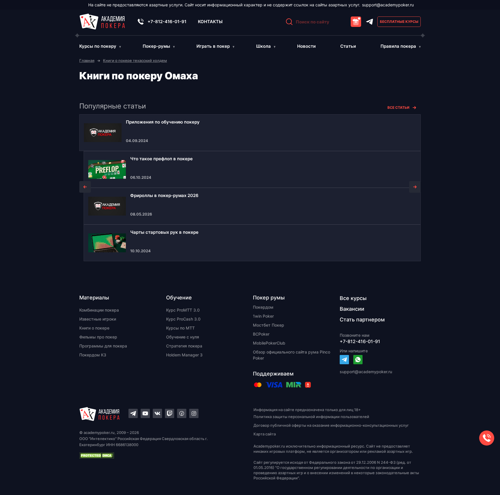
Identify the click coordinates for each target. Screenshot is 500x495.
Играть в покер (213, 46)
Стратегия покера (184, 345)
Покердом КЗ (92, 354)
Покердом (263, 307)
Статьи (348, 46)
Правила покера (398, 46)
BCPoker (261, 334)
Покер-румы (156, 46)
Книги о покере (94, 327)
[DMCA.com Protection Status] (156, 455)
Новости (306, 46)
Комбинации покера (99, 310)
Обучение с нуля (182, 336)
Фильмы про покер (98, 336)
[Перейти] (344, 359)
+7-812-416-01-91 (167, 21)
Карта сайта (264, 434)
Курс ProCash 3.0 (183, 318)
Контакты (210, 21)
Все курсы (353, 298)
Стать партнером (362, 319)
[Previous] (85, 187)
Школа (263, 46)
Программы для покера (103, 345)
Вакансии (352, 309)
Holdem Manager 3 (184, 354)
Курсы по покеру (97, 46)
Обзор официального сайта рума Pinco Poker (291, 354)
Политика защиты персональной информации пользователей (311, 416)
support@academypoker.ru (388, 4)
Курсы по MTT (180, 327)
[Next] (415, 187)
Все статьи (398, 107)
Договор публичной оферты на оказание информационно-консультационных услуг (331, 425)
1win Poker (263, 316)
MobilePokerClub (269, 343)
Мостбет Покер (268, 325)
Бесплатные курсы (399, 21)
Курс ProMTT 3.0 (183, 310)
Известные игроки (97, 318)
